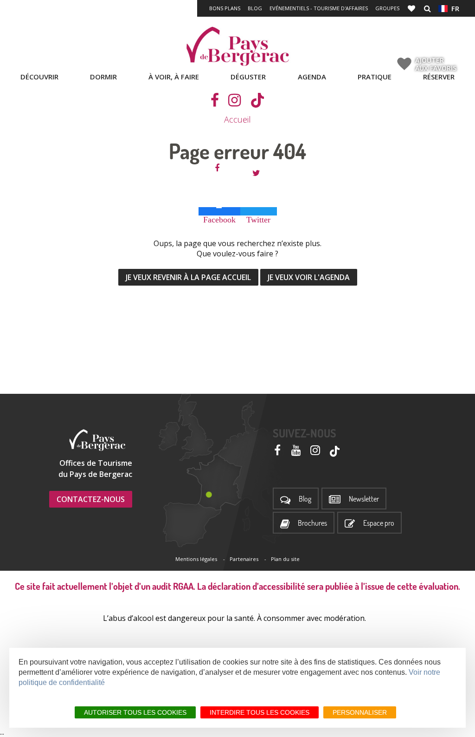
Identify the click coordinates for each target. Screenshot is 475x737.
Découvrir (39, 76)
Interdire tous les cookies (259, 712)
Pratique (375, 76)
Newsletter (364, 499)
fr (453, 8)
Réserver (439, 76)
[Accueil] (237, 46)
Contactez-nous (91, 499)
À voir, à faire (173, 76)
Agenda (312, 76)
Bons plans (224, 8)
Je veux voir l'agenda (309, 277)
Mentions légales (196, 558)
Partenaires (244, 558)
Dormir (103, 76)
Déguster (248, 76)
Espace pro (378, 523)
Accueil (237, 119)
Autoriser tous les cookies (135, 712)
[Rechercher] (427, 8)
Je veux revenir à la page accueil (188, 277)
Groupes (387, 8)
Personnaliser (360, 712)
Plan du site (285, 558)
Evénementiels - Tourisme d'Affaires (319, 8)
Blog (255, 8)
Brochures (312, 523)
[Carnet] (412, 8)
